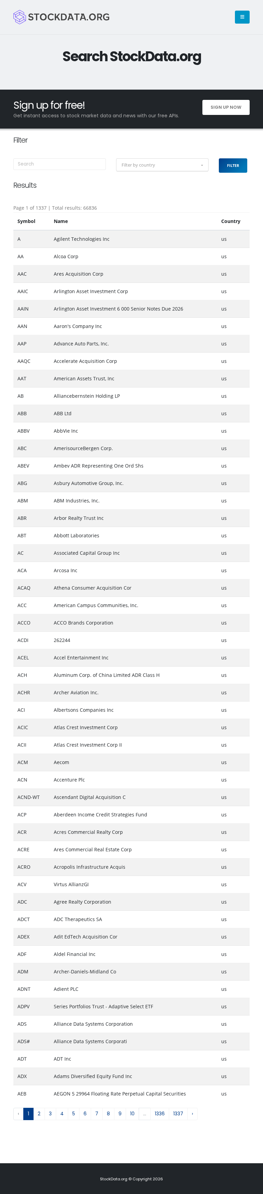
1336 (160, 1113)
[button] (162, 164)
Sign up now (226, 107)
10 (132, 1113)
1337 (178, 1113)
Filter (233, 165)
